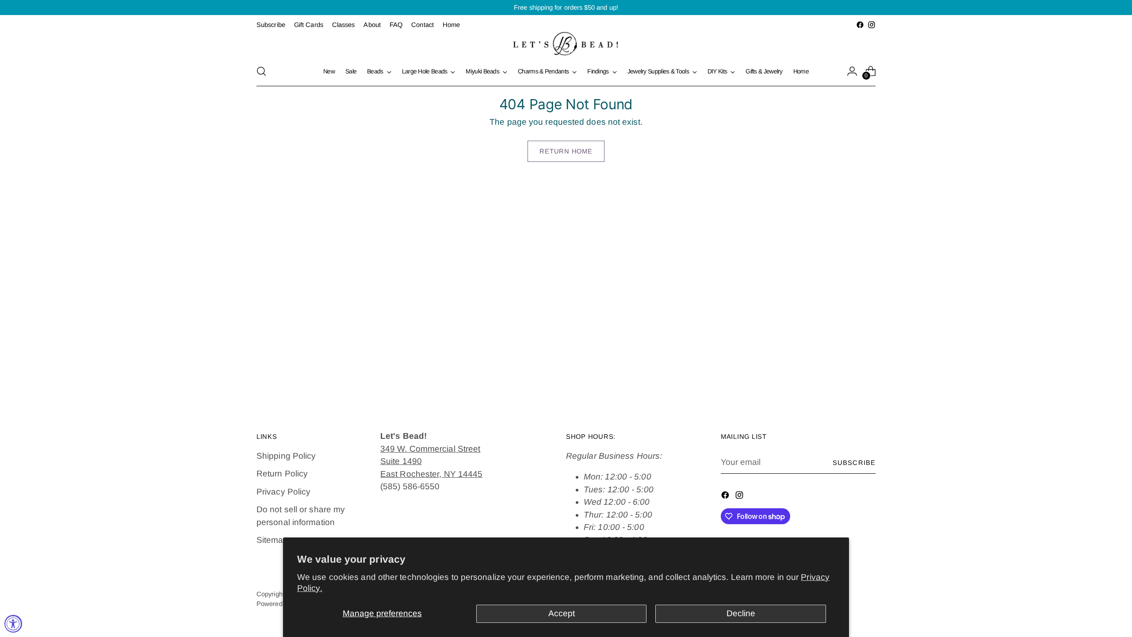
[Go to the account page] (852, 71)
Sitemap (272, 540)
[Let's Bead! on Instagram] (872, 25)
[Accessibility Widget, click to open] (13, 624)
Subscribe (854, 462)
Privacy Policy (283, 491)
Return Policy (282, 473)
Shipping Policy (286, 455)
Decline (741, 613)
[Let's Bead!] (566, 43)
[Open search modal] (261, 71)
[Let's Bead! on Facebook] (860, 25)
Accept (561, 613)
